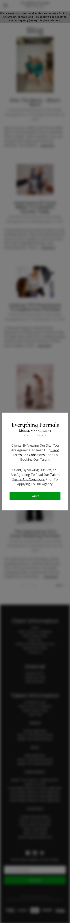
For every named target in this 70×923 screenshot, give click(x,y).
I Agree (35, 496)
